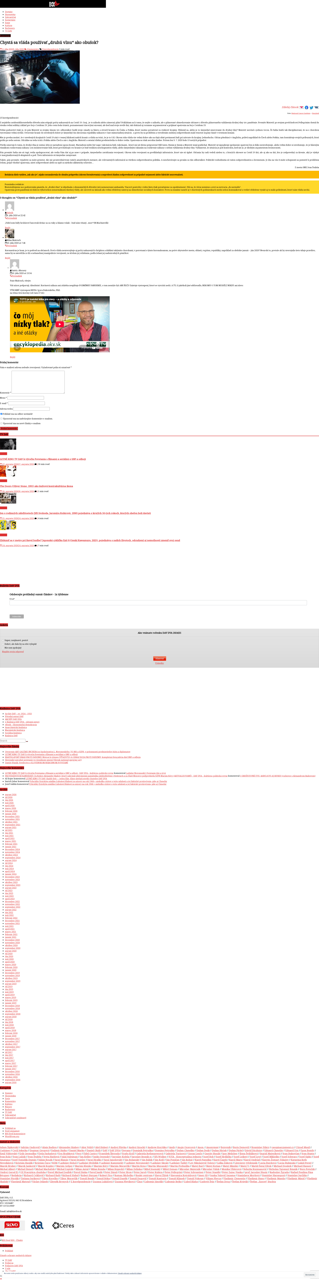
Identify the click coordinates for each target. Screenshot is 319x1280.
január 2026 (10, 813)
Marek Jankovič (27, 1165)
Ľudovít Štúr (207, 1181)
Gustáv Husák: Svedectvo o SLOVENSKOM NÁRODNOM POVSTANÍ (36, 762)
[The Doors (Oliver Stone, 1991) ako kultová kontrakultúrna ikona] (8, 476)
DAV (105, 1150)
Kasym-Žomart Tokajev (275, 1159)
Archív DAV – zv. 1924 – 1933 (18, 713)
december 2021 (12, 920)
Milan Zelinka (134, 1169)
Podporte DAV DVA (14, 1265)
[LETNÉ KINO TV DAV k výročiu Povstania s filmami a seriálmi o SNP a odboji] (8, 449)
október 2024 (11, 854)
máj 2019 (9, 992)
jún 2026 (9, 800)
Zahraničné (10, 17)
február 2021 (11, 934)
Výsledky (159, 663)
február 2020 (11, 967)
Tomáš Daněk (119, 1178)
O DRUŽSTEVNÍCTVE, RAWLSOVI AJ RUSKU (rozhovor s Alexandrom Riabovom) (277, 775)
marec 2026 (10, 808)
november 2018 (12, 1008)
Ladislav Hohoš (68, 1162)
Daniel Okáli (94, 1150)
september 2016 (12, 1079)
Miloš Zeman (170, 1169)
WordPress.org (12, 1136)
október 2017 (11, 1044)
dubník (9, 212)
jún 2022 (9, 912)
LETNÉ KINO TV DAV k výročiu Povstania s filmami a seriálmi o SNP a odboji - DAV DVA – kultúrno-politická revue (59, 773)
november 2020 (12, 942)
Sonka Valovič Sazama (222, 1175)
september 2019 (12, 981)
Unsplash (315, 113)
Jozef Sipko (305, 1156)
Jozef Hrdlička (224, 1156)
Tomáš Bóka (103, 1178)
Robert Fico (106, 1175)
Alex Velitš (87, 1147)
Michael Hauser (302, 1165)
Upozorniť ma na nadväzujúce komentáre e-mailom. (28, 418)
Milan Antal (82, 1169)
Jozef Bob (208, 1156)
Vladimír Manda (275, 1178)
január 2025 (10, 846)
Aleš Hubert (101, 1147)
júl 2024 (8, 863)
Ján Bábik (147, 1159)
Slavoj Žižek (161, 1175)
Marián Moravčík (120, 1165)
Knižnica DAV (11, 735)
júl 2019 (8, 986)
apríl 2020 (10, 961)
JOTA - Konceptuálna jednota (185, 1156)
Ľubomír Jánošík (153, 1181)
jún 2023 (9, 893)
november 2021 (12, 923)
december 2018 (12, 1005)
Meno (3, 397)
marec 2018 (10, 1030)
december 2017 (12, 1038)
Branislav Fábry (260, 1147)
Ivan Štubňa (34, 1156)
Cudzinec (5, 1150)
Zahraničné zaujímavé (15, 1117)
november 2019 (12, 975)
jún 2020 (9, 956)
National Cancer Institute (300, 113)
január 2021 (10, 937)
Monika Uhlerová (231, 1169)
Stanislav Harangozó (273, 1175)
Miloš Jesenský (152, 1169)
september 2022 (12, 907)
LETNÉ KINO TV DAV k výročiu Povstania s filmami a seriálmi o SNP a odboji (43, 459)
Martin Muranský (158, 1165)
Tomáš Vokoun (195, 1178)
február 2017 (11, 1066)
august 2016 (10, 1082)
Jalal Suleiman (70, 1156)
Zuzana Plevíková (125, 1181)
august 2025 (10, 827)
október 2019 (11, 978)
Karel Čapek (220, 1159)
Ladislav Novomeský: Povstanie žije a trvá (146, 773)
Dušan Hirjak (219, 1150)
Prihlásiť (9, 1250)
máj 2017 (9, 1057)
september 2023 (12, 885)
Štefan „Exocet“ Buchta (263, 1181)
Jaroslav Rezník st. (142, 1156)
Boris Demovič (241, 1147)
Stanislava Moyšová (248, 1175)
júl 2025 (8, 830)
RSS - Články (17, 1240)
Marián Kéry (101, 1165)
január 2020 (10, 970)
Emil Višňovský (8, 1153)
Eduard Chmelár (273, 1150)
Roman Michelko (124, 1175)
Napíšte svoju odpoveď (13, 651)
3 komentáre (32, 49)
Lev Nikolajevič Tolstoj (202, 1162)
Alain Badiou (49, 1147)
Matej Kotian (213, 1165)
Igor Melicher (229, 1153)
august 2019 (10, 983)
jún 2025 (9, 833)
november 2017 (12, 1041)
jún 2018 (9, 1022)
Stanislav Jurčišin (297, 1175)
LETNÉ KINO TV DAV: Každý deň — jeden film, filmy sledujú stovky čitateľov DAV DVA (66, 778)
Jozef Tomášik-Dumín (24, 1159)
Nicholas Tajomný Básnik (283, 1169)
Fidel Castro (90, 1153)
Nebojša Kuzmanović (255, 1169)
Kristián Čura (42, 1162)
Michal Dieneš (25, 1169)
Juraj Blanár (61, 1159)
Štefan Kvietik (240, 1181)
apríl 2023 (10, 898)
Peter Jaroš (140, 1172)
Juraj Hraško (94, 1159)
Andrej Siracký (137, 1147)
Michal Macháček (45, 1169)
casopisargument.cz (283, 1147)
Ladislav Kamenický (112, 1162)
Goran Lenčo (195, 1153)
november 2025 (12, 819)
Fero (78, 1153)
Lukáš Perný (305, 1162)
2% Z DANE (10, 1271)
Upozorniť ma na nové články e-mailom (21, 423)
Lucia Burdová (267, 1162)
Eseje (7, 22)
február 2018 (11, 1033)
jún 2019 (9, 989)
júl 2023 (8, 890)
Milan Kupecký (115, 1169)
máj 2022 (9, 915)
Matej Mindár (230, 1165)
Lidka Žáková (224, 1162)
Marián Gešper (64, 1165)
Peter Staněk (213, 1172)
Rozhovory (10, 28)
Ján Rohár (187, 1159)
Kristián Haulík (24, 1162)
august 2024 (10, 860)
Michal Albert (7, 1169)
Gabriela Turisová (175, 1153)
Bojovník (226, 1147)
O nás (7, 1268)
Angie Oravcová (186, 1147)
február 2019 (11, 1000)
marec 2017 (10, 1063)
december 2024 (12, 849)
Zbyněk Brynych (59, 1181)
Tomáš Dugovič (138, 1178)
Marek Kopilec (46, 1165)
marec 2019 (10, 997)
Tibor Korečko (50, 1178)
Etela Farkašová (47, 1153)
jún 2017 (9, 1055)
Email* (12, 599)
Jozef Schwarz (289, 1156)
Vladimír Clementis (234, 1178)
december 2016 (12, 1071)
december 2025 (12, 816)
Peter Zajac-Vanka (232, 1172)
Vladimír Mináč (296, 1178)
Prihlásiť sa (10, 1128)
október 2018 (11, 1011)
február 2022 (11, 918)
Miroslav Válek (210, 1169)
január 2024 (10, 874)
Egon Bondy (307, 1150)
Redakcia (16, 1175)
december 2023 (12, 876)
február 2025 (11, 844)
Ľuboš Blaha (191, 1181)
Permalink (12, 218)
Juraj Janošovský (113, 1159)
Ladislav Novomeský (137, 1162)
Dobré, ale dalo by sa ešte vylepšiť (20, 644)
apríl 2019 (10, 994)
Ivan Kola (5, 1156)
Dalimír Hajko (59, 1150)
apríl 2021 (10, 929)
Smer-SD (203, 1175)
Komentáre (10, 20)
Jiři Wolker (160, 1156)
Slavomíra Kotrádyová (183, 1175)
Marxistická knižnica (15, 730)
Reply (7, 227)
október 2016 (11, 1077)
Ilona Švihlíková (249, 1153)
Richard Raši (53, 1175)
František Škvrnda (109, 1153)
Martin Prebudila (180, 1165)
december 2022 (12, 901)
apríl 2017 (10, 1060)
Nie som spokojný (12, 647)
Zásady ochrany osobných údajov (16, 1255)
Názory (8, 1106)
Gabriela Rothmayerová (149, 1153)
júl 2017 (8, 1052)
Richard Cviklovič (34, 1175)
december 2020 (12, 940)
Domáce (8, 11)
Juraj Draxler (78, 1159)
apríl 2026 (10, 805)
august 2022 (10, 909)
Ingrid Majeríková (270, 1153)
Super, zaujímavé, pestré (16, 640)
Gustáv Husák (212, 1153)
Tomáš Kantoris (157, 1178)
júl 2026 (8, 797)
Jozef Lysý (255, 1156)
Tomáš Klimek (177, 1178)
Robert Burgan (89, 1175)
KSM (54, 1162)
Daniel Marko (76, 1150)
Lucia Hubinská (287, 1162)
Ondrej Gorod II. (9, 1172)
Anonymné (212, 1147)
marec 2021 (10, 931)
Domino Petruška (164, 1150)
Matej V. (244, 1165)
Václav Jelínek (40, 1181)
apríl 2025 (10, 838)
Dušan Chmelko (185, 1150)
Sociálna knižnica (13, 732)
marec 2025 (10, 841)
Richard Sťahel (70, 1175)
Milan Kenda (98, 1169)
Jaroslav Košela (120, 1156)
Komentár (5, 392)
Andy (172, 1147)
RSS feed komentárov (15, 1133)
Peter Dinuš (110, 1172)
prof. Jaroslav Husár (256, 1172)
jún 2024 (9, 865)
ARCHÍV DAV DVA (13, 719)
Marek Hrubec (8, 1165)
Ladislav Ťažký (178, 1162)
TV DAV (8, 31)
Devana (126, 1150)
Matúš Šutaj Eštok (261, 1165)
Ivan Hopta (308, 1153)
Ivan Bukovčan (291, 1153)
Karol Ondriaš (252, 1159)
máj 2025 (9, 835)
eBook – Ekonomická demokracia (21, 724)
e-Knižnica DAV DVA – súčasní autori (22, 722)
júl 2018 (8, 1019)
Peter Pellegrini (173, 1172)
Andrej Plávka (118, 1147)
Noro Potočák (307, 1169)
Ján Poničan (172, 1159)
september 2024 (12, 857)
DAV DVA (115, 1150)
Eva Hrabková (66, 1153)
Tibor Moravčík (69, 1178)
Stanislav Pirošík (9, 1178)
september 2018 (12, 1014)
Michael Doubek (282, 1165)
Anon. (201, 1147)
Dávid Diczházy (253, 1150)
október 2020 (11, 945)
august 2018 (10, 1016)
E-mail (4, 403)
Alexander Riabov (69, 1147)
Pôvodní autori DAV (14, 716)
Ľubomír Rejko (173, 1181)
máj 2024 (9, 868)
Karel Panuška (203, 1159)
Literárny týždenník (246, 1162)
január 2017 (10, 1068)
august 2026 (10, 794)
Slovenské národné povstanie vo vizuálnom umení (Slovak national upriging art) (43, 760)
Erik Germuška (27, 1153)
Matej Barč (198, 1165)
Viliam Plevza (213, 1178)
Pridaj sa (9, 1263)
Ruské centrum (144, 1175)
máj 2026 (9, 802)
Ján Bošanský (132, 1159)
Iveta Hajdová (51, 1156)
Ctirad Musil (303, 1147)
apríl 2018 (10, 1027)
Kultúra (8, 25)
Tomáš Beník (87, 1178)
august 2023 (10, 887)
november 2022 (12, 904)
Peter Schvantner (194, 1172)
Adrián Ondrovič (30, 1147)
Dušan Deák (203, 1150)
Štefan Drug (223, 1181)
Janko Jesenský (101, 1156)
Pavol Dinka (80, 1172)
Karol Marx (235, 1159)
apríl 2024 (10, 871)
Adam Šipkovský (9, 1147)
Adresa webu (6, 408)
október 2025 (11, 822)
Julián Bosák (45, 1159)
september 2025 (12, 824)
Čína (139, 1181)
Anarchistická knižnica (16, 727)
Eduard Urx (291, 1150)
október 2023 (11, 882)
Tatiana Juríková (30, 1178)
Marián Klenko (83, 1165)
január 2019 (10, 1003)
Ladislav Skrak (159, 1162)
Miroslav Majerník (189, 1169)
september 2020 (12, 948)
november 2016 (12, 1074)
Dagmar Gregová (39, 1150)
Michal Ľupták (65, 1169)
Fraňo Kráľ (128, 1153)
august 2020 (10, 950)
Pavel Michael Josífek (60, 1172)
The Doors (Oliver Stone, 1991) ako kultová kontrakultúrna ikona (36, 486)
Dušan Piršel (236, 1150)
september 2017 (12, 1046)
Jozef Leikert (241, 1156)
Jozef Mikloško (271, 1156)
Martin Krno (139, 1165)
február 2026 (11, 811)
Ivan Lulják (19, 1156)
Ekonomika (10, 14)
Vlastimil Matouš (20, 1181)
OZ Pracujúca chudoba (33, 1172)
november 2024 (12, 852)
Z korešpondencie (50, 49)
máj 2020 (9, 959)
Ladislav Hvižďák (88, 1162)
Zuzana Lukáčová (103, 1181)
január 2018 (10, 1035)
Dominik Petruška (143, 1150)
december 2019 (12, 972)
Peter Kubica (155, 1172)
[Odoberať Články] (5, 1240)
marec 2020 (10, 964)
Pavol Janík (96, 1172)
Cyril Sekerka (20, 1150)
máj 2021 (9, 926)
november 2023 (12, 879)
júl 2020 (8, 953)
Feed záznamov (12, 1131)
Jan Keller (85, 1156)
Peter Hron (126, 1172)
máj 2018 (9, 1025)
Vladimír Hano (255, 1178)
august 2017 (10, 1049)
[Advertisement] (75, 564)
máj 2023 (9, 896)
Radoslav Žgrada (279, 1172)
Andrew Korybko (157, 1147)
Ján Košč (159, 1159)
